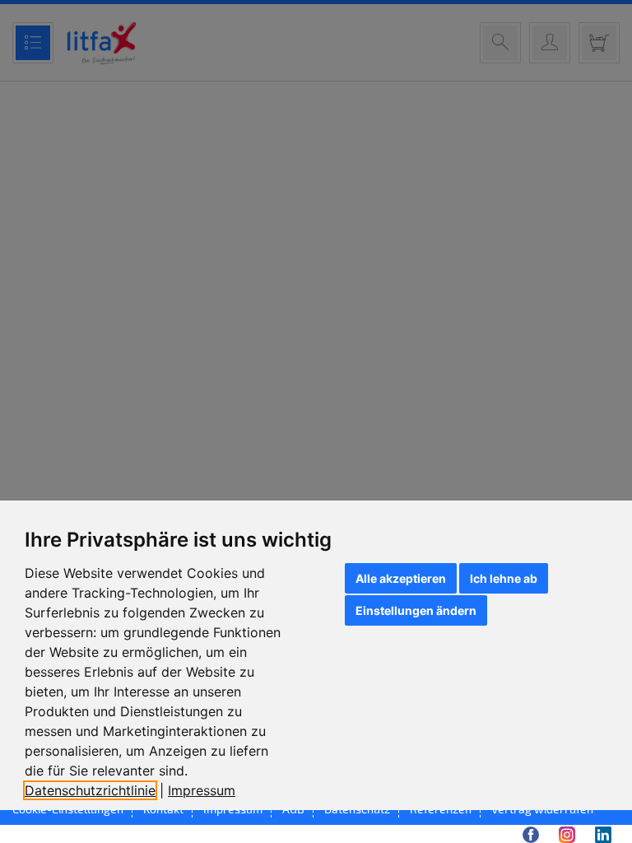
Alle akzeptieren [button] (401, 578)
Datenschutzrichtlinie (90, 790)
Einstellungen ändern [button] (416, 610)
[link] (96, 790)
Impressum (201, 790)
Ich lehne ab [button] (503, 578)
